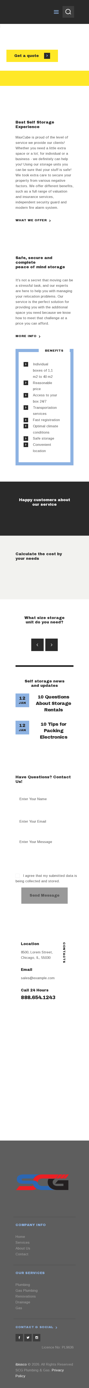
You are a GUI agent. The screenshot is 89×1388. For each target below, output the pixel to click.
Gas (19, 1308)
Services (23, 1243)
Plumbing (23, 1285)
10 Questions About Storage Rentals (53, 703)
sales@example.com (38, 978)
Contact (22, 1254)
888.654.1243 (38, 997)
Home (20, 1237)
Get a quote (27, 56)
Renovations (26, 1296)
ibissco (21, 1364)
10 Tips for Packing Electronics (53, 731)
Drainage (23, 1302)
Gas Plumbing (27, 1291)
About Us (23, 1248)
